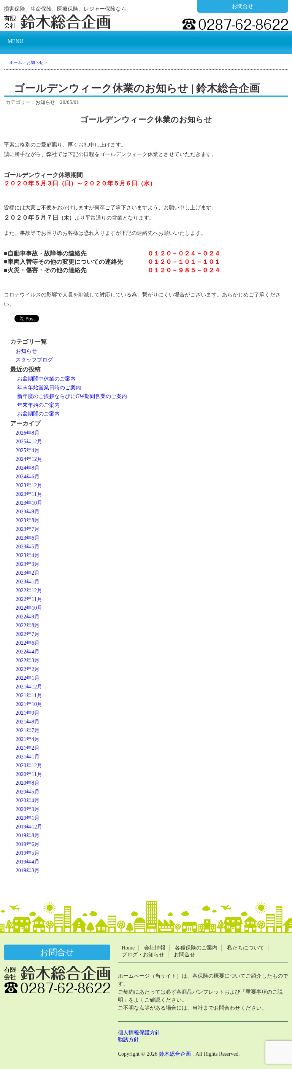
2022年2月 (28, 669)
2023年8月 (28, 520)
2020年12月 (29, 765)
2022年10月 (29, 608)
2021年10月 (29, 704)
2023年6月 (28, 538)
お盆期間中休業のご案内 (46, 379)
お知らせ (26, 351)
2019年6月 (28, 844)
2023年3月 (28, 564)
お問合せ (242, 6)
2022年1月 (28, 678)
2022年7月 (28, 634)
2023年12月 (29, 485)
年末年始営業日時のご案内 (49, 387)
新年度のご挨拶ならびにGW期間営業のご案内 (72, 396)
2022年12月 (29, 590)
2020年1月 (28, 818)
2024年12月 (29, 459)
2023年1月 (28, 582)
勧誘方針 (128, 1039)
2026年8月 (28, 433)
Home (128, 948)
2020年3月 (28, 809)
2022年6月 (28, 643)
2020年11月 (29, 774)
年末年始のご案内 (38, 405)
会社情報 (154, 948)
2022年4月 (28, 652)
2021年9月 (28, 713)
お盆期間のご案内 (38, 414)
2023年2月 (28, 573)
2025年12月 (29, 441)
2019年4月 (28, 862)
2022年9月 (28, 617)
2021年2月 (28, 748)
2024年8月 (28, 468)
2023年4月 (28, 555)
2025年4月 (28, 450)
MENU (15, 41)
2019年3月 (28, 870)
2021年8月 (28, 722)
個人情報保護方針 (139, 1033)
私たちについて (245, 948)
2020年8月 (28, 783)
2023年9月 (28, 512)
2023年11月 (29, 494)
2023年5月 (28, 547)
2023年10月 (29, 503)
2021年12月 (29, 687)
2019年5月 (28, 853)
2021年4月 (28, 739)
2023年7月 (28, 529)
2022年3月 (28, 660)
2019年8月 (28, 835)
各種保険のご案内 (196, 948)
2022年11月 (29, 599)
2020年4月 (28, 800)
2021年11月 (29, 695)
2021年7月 (28, 730)
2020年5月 (28, 792)
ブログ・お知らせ (143, 954)
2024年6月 (28, 477)
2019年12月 (29, 827)
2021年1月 (28, 757)
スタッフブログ (34, 360)
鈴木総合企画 (175, 1054)
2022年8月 (28, 625)
